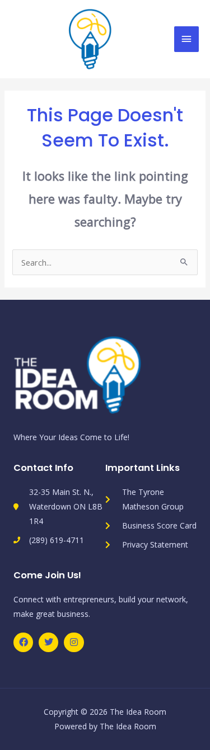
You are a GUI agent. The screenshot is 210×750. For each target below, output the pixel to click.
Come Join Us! (47, 575)
